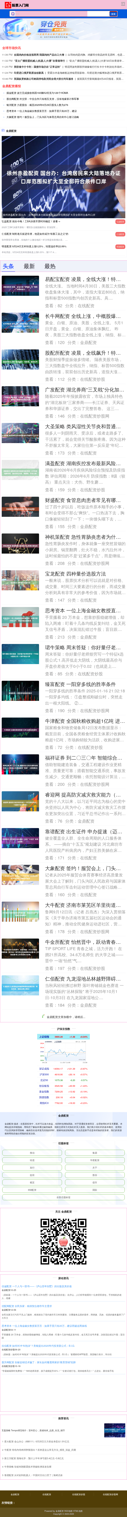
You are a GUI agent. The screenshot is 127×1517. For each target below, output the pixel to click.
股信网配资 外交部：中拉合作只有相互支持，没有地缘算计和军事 (43, 99)
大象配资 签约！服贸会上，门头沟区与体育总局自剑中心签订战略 (43, 117)
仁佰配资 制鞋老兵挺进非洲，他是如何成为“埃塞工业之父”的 (35, 234)
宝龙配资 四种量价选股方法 (75, 573)
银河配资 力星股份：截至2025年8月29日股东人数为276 (37, 105)
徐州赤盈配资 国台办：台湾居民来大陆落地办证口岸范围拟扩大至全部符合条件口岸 (49, 215)
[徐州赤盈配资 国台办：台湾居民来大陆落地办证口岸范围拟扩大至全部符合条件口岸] (63, 176)
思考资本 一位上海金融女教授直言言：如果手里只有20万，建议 (42, 111)
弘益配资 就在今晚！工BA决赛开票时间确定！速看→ (31, 221)
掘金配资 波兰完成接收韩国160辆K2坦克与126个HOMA (37, 93)
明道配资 (120, 246)
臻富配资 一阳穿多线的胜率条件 (80, 683)
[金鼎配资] (17, 5)
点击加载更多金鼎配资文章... (64, 1385)
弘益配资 (120, 221)
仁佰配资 (120, 234)
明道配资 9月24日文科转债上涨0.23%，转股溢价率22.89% (34, 246)
